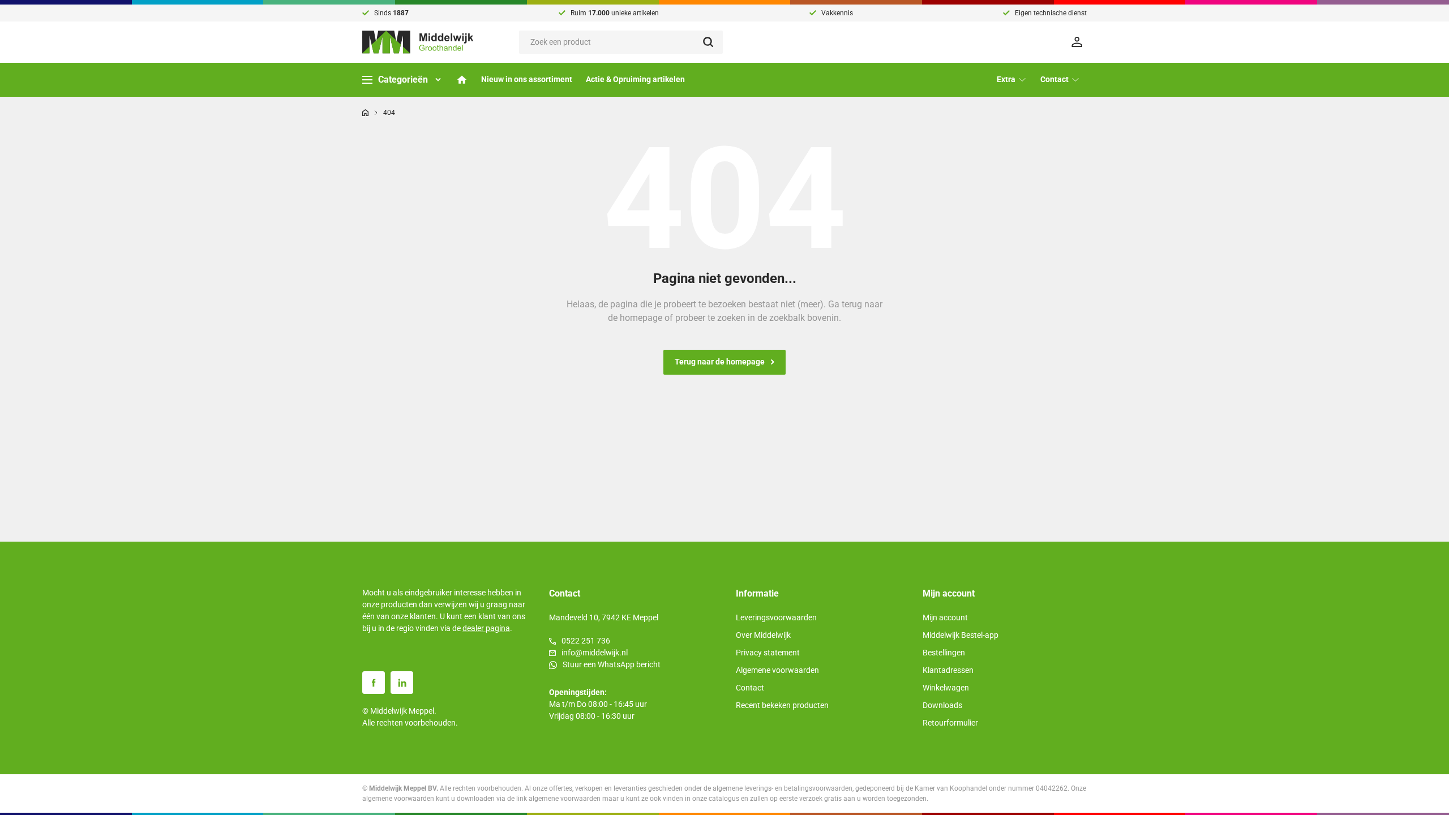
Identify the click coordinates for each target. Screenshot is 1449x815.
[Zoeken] (713, 42)
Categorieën (403, 79)
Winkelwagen (946, 687)
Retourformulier (950, 722)
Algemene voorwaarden (777, 670)
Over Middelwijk (763, 635)
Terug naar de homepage (720, 361)
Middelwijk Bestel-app (960, 635)
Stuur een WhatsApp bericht (612, 664)
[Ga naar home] (365, 112)
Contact (750, 687)
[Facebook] (373, 682)
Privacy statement (768, 652)
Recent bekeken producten (782, 705)
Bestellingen (944, 652)
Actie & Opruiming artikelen (635, 79)
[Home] (461, 80)
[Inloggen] (1079, 42)
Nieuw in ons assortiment (526, 79)
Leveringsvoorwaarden (776, 617)
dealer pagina (486, 628)
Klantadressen (948, 670)
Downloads (942, 705)
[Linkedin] (402, 682)
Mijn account (945, 617)
